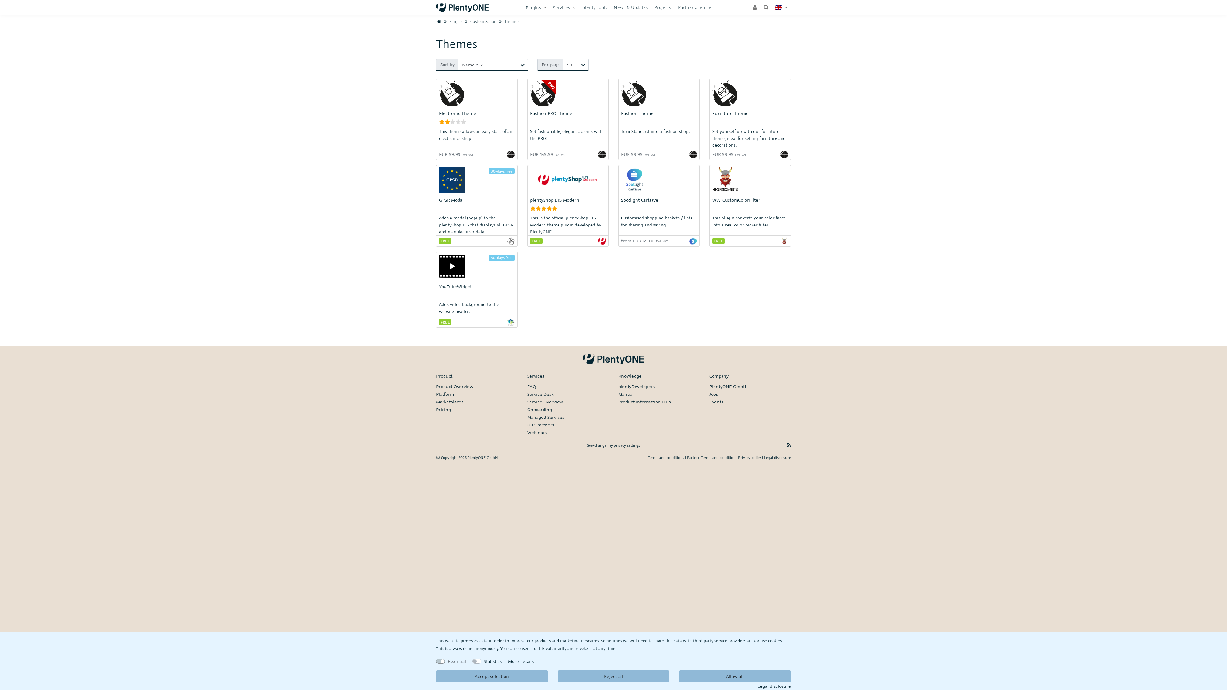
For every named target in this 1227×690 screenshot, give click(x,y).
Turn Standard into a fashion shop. (655, 131)
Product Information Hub (644, 402)
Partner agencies (695, 7)
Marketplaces (449, 402)
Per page (551, 64)
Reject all (613, 676)
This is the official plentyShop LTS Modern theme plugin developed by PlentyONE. (565, 224)
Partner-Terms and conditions (712, 457)
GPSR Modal (451, 200)
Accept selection (492, 676)
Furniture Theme (730, 113)
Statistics (493, 661)
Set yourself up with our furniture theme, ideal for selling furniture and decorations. (749, 138)
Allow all (735, 676)
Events (716, 402)
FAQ (531, 386)
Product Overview (454, 386)
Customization (483, 21)
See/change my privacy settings (613, 445)
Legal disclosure (774, 686)
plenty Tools (595, 7)
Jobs (713, 394)
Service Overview (545, 402)
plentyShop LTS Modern (554, 200)
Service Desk (540, 394)
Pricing (443, 409)
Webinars (537, 432)
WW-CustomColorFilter (736, 200)
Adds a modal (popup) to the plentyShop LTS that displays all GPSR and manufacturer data (476, 224)
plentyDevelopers (636, 386)
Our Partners (540, 425)
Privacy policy (750, 457)
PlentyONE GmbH (727, 386)
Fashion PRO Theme (551, 113)
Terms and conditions (666, 457)
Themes (511, 21)
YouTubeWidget (455, 286)
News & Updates (631, 7)
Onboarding (539, 409)
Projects (662, 7)
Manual (626, 394)
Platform (445, 394)
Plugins (534, 7)
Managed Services (545, 417)
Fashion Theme (637, 113)
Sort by (447, 64)
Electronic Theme (457, 113)
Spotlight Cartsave (639, 200)
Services (562, 7)
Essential (457, 661)
